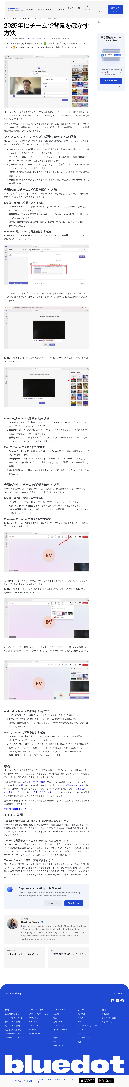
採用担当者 (57, 1021)
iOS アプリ (33, 1025)
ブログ (80, 1018)
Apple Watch (34, 1033)
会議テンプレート (17, 792)
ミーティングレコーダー (14, 1018)
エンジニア (57, 1033)
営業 (55, 1018)
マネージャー (58, 1025)
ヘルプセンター (84, 1037)
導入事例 (81, 1013)
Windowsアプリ (35, 1021)
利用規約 (105, 1013)
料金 (79, 9)
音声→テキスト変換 (13, 1021)
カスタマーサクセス (61, 1029)
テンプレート (83, 1029)
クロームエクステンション (39, 1013)
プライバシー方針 (109, 1018)
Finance (56, 1041)
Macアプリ (33, 1018)
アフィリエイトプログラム (88, 1025)
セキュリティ (70, 9)
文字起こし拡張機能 (13, 1029)
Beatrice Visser (17, 39)
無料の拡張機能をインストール (18, 809)
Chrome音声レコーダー (14, 1033)
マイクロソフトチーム (33, 39)
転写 (21, 785)
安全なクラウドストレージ (46, 792)
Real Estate (58, 1045)
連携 (79, 1041)
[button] (29, 9)
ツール (80, 1033)
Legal (55, 1037)
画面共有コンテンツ (74, 785)
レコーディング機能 (35, 782)
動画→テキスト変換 (13, 1025)
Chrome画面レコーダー (14, 1037)
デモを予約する (87, 9)
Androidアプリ (35, 1029)
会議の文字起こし (12, 1013)
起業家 (56, 1013)
